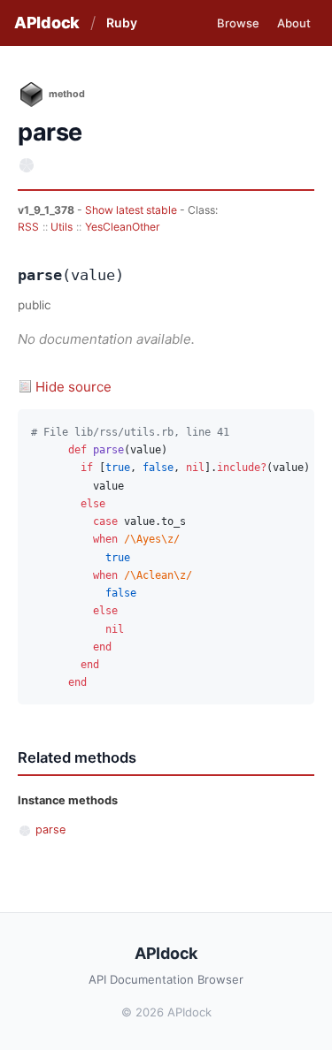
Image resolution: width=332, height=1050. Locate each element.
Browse (238, 23)
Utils (61, 226)
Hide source (73, 386)
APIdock (47, 22)
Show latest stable (132, 210)
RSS (28, 226)
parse (50, 829)
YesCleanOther (122, 226)
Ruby (121, 22)
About (294, 23)
